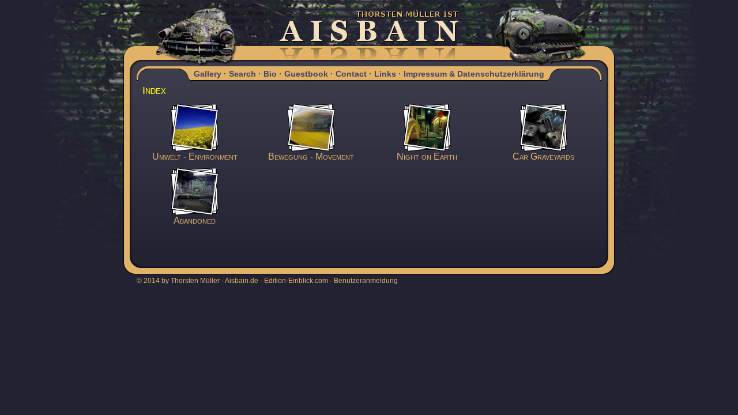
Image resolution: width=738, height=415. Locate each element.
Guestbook (306, 73)
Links (385, 73)
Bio (270, 73)
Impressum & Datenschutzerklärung (474, 73)
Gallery (207, 73)
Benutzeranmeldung (366, 281)
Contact (351, 73)
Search (242, 73)
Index (154, 90)
